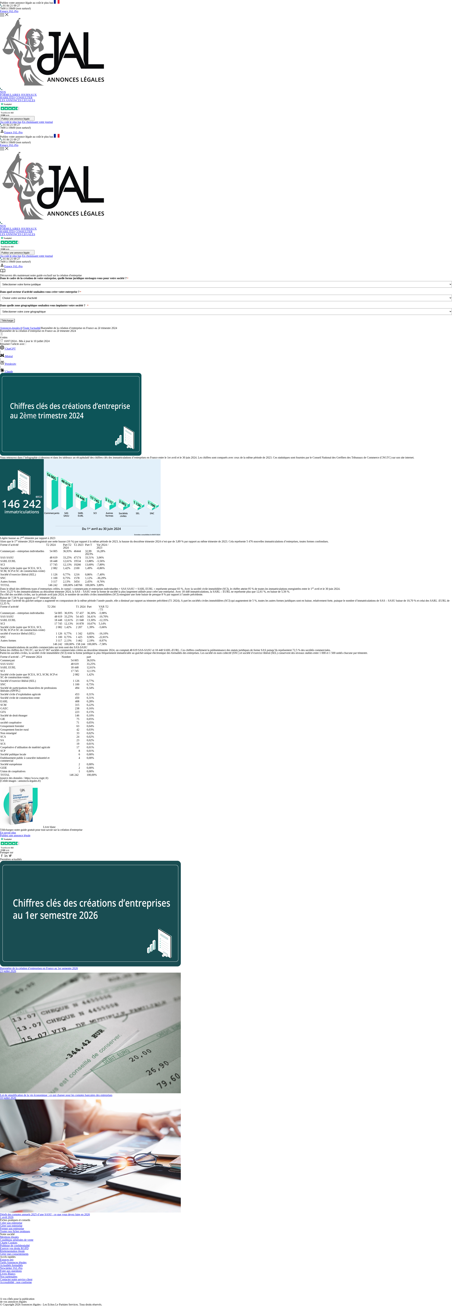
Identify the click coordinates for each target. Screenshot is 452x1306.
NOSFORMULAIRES (10, 93)
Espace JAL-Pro (9, 11)
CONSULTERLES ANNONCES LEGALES (17, 99)
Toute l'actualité (31, 328)
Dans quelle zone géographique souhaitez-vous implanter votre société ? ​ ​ (44, 305)
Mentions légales (9, 1237)
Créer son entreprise (11, 1222)
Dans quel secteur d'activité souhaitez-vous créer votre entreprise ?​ (40, 291)
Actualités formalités (11, 1265)
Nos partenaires (8, 1276)
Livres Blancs (7, 1273)
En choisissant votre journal (37, 121)
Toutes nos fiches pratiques (15, 1231)
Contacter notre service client (16, 1279)
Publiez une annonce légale (15, 118)
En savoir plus (8, 832)
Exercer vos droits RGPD (14, 1248)
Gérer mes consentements (14, 1253)
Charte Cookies (8, 1242)
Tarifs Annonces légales (13, 1262)
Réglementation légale (12, 1251)
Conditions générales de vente (16, 1239)
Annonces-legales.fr (11, 328)
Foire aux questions (11, 1270)
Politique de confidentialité (15, 1245)
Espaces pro (6, 1259)
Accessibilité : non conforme (16, 1282)
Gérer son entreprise (11, 1225)
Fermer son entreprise (12, 1228)
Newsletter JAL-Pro (11, 1268)
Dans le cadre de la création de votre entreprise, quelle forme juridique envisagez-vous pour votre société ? (64, 278)
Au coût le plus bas (10, 121)
